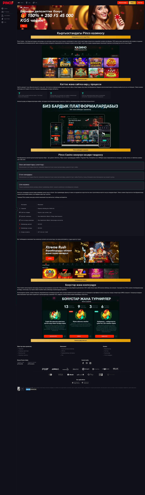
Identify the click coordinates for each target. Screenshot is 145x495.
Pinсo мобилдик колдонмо (80, 150)
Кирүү (132, 2)
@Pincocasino (31, 363)
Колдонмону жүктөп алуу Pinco (81, 37)
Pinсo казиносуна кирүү (80, 79)
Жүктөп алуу (122, 2)
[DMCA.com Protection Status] (31, 389)
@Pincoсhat (20, 363)
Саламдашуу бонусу (80, 280)
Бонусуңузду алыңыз (81, 340)
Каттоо (140, 2)
